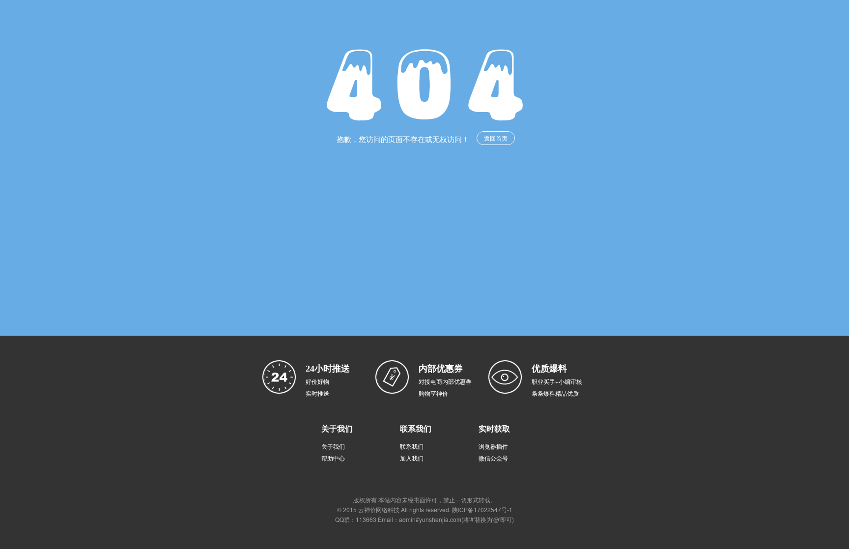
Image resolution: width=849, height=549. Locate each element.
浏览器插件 (493, 446)
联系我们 (412, 446)
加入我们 (412, 458)
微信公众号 (493, 458)
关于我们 (333, 446)
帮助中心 (333, 458)
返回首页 (496, 138)
